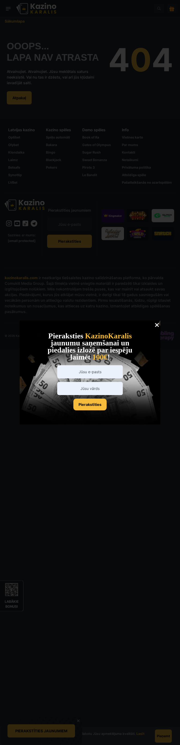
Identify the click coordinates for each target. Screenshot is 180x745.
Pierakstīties (90, 404)
